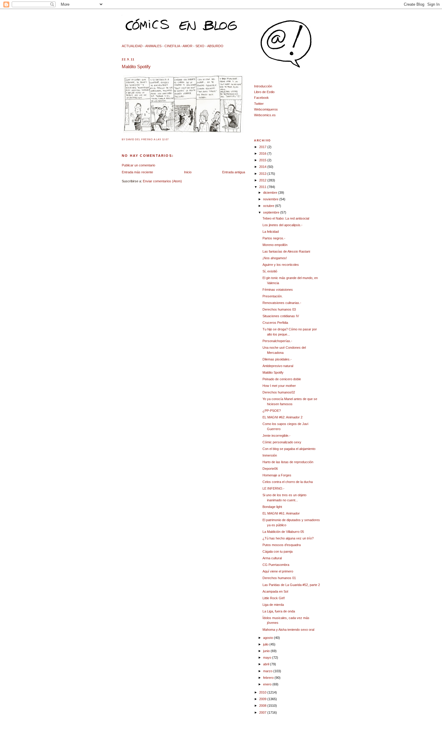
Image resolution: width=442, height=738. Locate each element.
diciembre (270, 192)
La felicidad (270, 231)
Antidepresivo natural (277, 366)
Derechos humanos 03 (279, 309)
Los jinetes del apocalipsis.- (282, 225)
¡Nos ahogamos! (274, 258)
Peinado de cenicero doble (281, 379)
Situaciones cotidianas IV (280, 316)
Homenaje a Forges (276, 475)
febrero (269, 677)
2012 (263, 180)
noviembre (271, 199)
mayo (267, 657)
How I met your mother (279, 385)
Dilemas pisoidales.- (277, 359)
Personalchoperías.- (277, 341)
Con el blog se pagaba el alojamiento (288, 449)
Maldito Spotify (136, 66)
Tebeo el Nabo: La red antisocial (285, 218)
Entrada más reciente (137, 172)
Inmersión (269, 455)
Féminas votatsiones (277, 289)
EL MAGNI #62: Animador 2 (282, 417)
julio (266, 644)
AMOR (187, 46)
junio (267, 651)
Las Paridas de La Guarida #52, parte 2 (291, 585)
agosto (268, 637)
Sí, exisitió (269, 271)
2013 (263, 173)
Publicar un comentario (138, 165)
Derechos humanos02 (278, 392)
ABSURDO (215, 46)
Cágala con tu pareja (277, 551)
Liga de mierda (273, 604)
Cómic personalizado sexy (281, 442)
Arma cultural (272, 558)
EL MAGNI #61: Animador (281, 513)
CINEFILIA (172, 46)
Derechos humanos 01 (279, 578)
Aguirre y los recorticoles (280, 264)
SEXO (199, 46)
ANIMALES (153, 46)
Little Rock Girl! (273, 598)
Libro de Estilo (264, 92)
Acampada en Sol (275, 591)
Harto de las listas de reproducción (287, 462)
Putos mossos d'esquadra (281, 545)
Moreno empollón (274, 245)
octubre (269, 206)
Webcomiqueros (266, 109)
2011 (263, 187)
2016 (263, 153)
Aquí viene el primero (277, 571)
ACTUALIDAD (132, 46)
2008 (263, 705)
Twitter (259, 103)
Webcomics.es (265, 115)
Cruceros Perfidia (275, 322)
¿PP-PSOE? (271, 410)
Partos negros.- (273, 238)
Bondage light (272, 507)
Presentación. (272, 296)
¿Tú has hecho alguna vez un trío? (288, 538)
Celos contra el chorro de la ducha (287, 482)
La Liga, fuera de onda (278, 611)
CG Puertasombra (275, 564)
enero (267, 684)
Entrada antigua (233, 172)
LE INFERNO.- (273, 488)
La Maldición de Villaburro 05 (283, 531)
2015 (263, 160)
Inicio (188, 172)
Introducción (263, 86)
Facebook (261, 97)
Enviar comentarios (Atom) (162, 181)
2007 (263, 712)
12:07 (165, 139)
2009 (263, 699)
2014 (263, 167)
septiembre (271, 212)
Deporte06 (270, 468)
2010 (263, 692)
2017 (263, 147)
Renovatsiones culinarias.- (281, 303)
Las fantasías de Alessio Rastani (286, 251)
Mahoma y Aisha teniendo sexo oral (288, 629)
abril (266, 664)
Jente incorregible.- (276, 435)
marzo (268, 671)
